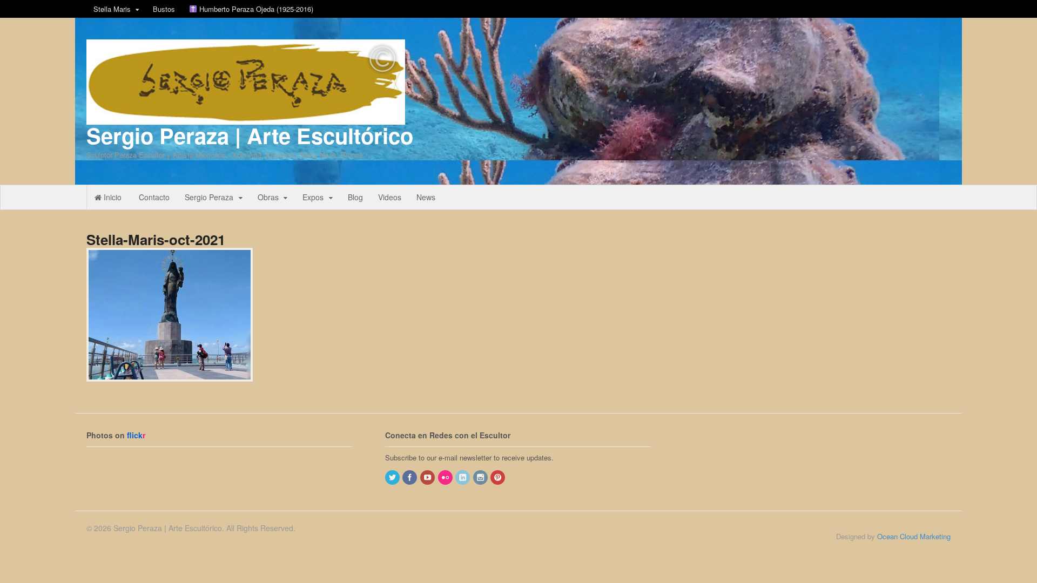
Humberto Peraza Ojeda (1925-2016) (255, 9)
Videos (389, 197)
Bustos (164, 9)
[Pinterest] (498, 477)
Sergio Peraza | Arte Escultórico (249, 135)
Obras (268, 197)
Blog (355, 197)
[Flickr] (446, 477)
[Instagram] (481, 477)
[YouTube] (428, 477)
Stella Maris (112, 9)
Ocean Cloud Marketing (914, 536)
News (425, 197)
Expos (313, 197)
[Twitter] (393, 477)
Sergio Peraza (209, 197)
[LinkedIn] (463, 477)
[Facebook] (410, 477)
